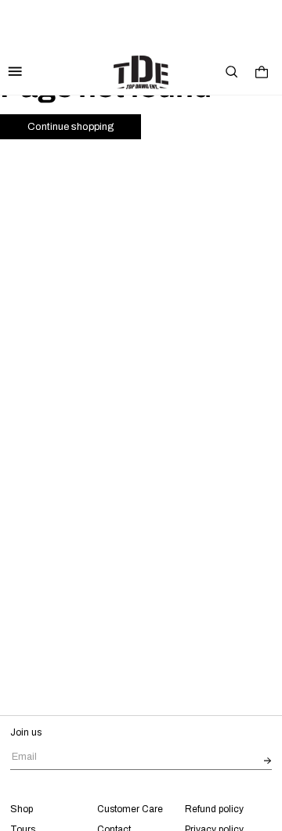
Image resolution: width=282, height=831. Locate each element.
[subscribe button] (268, 761)
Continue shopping (70, 126)
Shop (21, 809)
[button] (232, 72)
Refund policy (214, 809)
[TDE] (141, 72)
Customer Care (130, 809)
